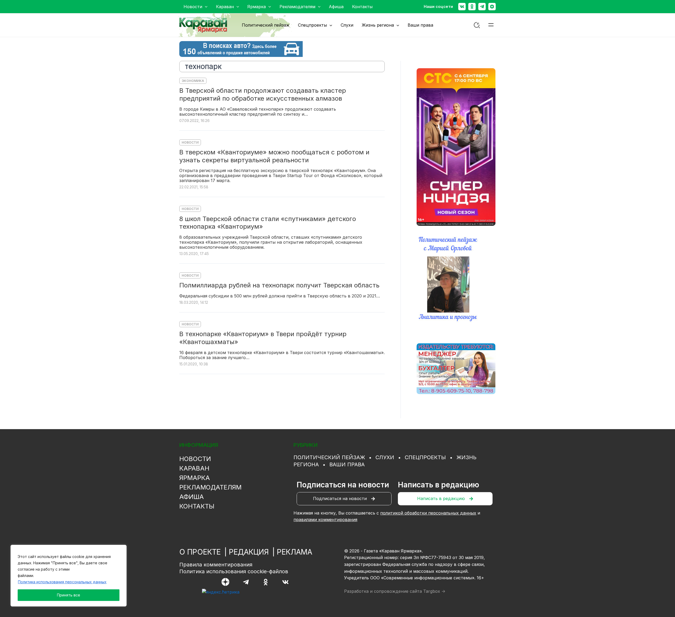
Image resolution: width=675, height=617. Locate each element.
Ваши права (347, 464)
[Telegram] (482, 6)
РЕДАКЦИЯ (249, 551)
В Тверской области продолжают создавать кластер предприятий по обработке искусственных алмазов (262, 94)
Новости (190, 142)
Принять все (68, 595)
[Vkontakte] (462, 6)
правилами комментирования (325, 519)
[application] (205, 6)
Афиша (191, 497)
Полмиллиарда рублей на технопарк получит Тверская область (279, 285)
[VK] (285, 582)
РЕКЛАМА (294, 551)
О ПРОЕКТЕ (200, 551)
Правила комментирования (215, 564)
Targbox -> (434, 591)
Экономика (193, 81)
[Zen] (492, 6)
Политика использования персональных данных (62, 582)
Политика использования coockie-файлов (233, 571)
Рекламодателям (210, 487)
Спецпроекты (425, 457)
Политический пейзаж (329, 457)
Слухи (384, 457)
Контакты (196, 506)
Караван (194, 468)
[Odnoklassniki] (472, 6)
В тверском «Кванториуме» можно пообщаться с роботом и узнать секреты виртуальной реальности (274, 156)
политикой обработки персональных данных (428, 513)
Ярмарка (194, 478)
